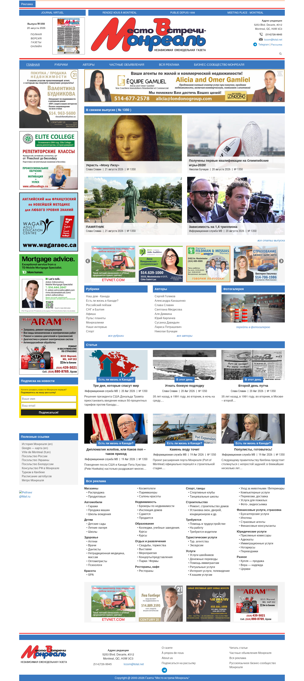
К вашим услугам (201, 575)
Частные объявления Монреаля (250, 653)
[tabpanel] (113, 264)
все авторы (184, 336)
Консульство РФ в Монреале (40, 468)
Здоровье (91, 537)
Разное (242, 557)
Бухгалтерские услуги (255, 514)
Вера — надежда (252, 565)
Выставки (145, 549)
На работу (196, 528)
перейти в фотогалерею (253, 327)
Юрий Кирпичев (165, 318)
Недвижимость (145, 502)
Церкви (245, 569)
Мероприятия (148, 553)
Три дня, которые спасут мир (116, 385)
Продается (146, 518)
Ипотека (246, 518)
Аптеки (92, 541)
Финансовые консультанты (258, 526)
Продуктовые (97, 496)
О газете (167, 648)
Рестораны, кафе (147, 567)
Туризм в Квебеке (33, 472)
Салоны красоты (150, 496)
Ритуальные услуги (202, 567)
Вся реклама (169, 65)
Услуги (190, 551)
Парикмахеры (148, 492)
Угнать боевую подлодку (184, 385)
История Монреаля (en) (37, 444)
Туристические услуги (201, 537)
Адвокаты (247, 539)
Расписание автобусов (37, 476)
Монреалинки (95, 322)
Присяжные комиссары (256, 535)
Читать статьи (238, 648)
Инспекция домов (150, 510)
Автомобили (93, 502)
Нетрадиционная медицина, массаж (106, 555)
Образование (144, 523)
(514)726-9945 (273, 34)
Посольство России (34, 456)
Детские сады (97, 524)
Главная (33, 65)
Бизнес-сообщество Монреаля (219, 65)
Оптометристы (97, 561)
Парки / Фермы (149, 561)
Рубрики (61, 65)
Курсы (143, 535)
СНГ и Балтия (95, 309)
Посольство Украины (35, 460)
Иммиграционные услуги (257, 543)
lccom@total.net (273, 39)
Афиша (91, 314)
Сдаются (145, 514)
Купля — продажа (252, 561)
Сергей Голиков (165, 296)
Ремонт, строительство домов (209, 506)
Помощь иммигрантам (204, 563)
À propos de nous (173, 653)
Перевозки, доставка (254, 496)
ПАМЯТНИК (95, 227)
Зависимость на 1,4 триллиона (213, 227)
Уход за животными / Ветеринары (262, 488)
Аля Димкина (163, 314)
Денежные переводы (204, 559)
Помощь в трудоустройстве (208, 524)
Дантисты (94, 549)
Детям (88, 520)
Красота (90, 571)
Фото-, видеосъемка (254, 504)
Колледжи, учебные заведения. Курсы (159, 529)
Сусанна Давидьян (167, 322)
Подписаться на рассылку (179, 663)
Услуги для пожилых (254, 500)
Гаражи (93, 506)
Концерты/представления (156, 557)
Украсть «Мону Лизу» (102, 165)
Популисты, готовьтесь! (253, 449)
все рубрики (116, 336)
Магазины (91, 488)
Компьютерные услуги (255, 492)
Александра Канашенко (170, 300)
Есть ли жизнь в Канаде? (102, 300)
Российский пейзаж (98, 305)
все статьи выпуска (271, 240)
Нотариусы (248, 547)
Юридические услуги (252, 531)
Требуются (193, 520)
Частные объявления (126, 65)
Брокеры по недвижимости (156, 506)
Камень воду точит (185, 449)
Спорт (90, 331)
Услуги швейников (202, 555)
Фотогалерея (233, 289)
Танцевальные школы (204, 496)
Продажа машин (99, 510)
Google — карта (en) (35, 448)
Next (280, 260)
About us (167, 658)
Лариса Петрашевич (168, 327)
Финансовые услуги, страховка (259, 510)
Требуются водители (203, 532)
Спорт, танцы (195, 488)
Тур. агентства (199, 541)
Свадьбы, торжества (152, 545)
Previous (87, 260)
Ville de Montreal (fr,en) (36, 452)
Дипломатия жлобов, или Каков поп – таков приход (116, 451)
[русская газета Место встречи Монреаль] (44, 654)
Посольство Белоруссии (37, 464)
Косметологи (147, 488)
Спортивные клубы (202, 492)
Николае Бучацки (166, 331)
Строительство (197, 502)
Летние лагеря (97, 528)
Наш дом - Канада (98, 296)
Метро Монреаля (33, 480)
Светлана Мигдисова (168, 309)
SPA (91, 575)
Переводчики (249, 551)
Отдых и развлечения (150, 541)
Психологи (95, 565)
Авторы (88, 65)
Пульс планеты (96, 318)
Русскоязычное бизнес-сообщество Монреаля (252, 665)
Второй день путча (253, 385)
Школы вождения (99, 514)
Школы (92, 532)
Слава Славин (164, 305)
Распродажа (96, 492)
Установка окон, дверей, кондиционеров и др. (205, 512)
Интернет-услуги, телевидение (210, 571)
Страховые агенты (253, 522)
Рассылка (276, 44)
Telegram (263, 44)
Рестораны (146, 571)
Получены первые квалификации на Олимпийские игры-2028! (229, 162)
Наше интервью (96, 327)
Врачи (92, 545)
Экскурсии (196, 545)
